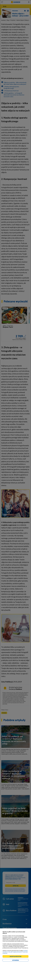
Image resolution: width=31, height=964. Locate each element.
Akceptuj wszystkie (16, 957)
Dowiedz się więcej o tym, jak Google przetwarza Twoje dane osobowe (15, 952)
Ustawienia (18, 960)
